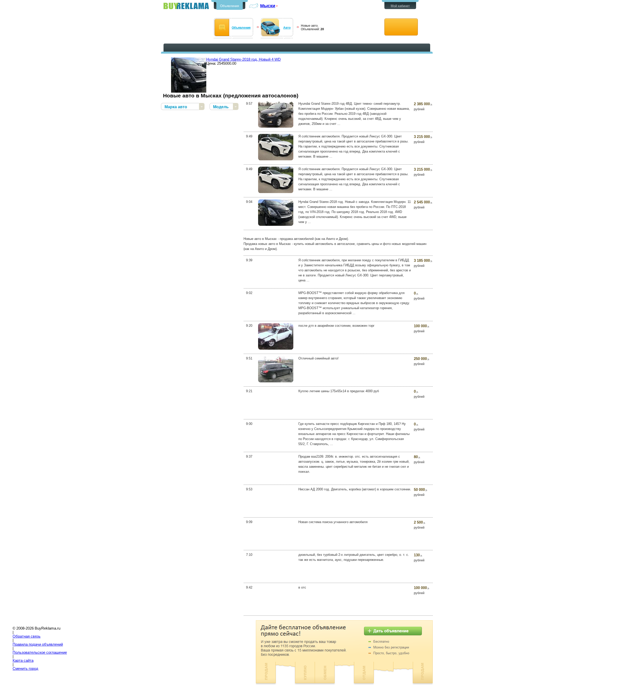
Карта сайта (23, 661)
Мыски (267, 5)
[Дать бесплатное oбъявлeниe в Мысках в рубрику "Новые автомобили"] (401, 27)
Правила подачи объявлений (38, 644)
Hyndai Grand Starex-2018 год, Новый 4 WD (243, 59)
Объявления (229, 6)
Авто (287, 27)
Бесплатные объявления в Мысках (186, 6)
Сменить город (25, 669)
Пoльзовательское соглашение (40, 652)
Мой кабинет (400, 6)
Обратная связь (27, 636)
